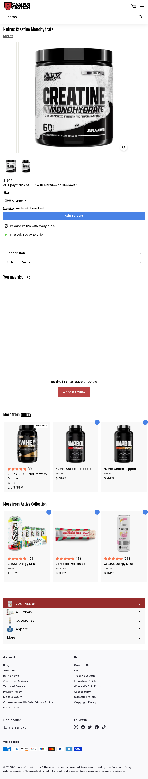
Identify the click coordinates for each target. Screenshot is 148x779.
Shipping (8, 208)
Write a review (74, 392)
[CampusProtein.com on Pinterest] (97, 727)
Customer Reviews (15, 681)
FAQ (76, 670)
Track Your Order (85, 675)
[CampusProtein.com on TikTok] (104, 727)
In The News (11, 675)
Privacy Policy (12, 691)
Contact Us (81, 665)
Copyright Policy (85, 702)
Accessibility (82, 691)
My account (11, 707)
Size (6, 193)
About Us (9, 670)
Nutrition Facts (18, 262)
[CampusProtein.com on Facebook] (83, 727)
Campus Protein (85, 697)
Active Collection (34, 504)
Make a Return (12, 697)
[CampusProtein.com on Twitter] (90, 727)
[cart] (133, 6)
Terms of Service (14, 686)
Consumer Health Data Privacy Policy (28, 702)
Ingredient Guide (85, 681)
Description (16, 253)
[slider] (74, 97)
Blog (6, 665)
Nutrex (8, 36)
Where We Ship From (87, 686)
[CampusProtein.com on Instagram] (76, 727)
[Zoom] (123, 147)
